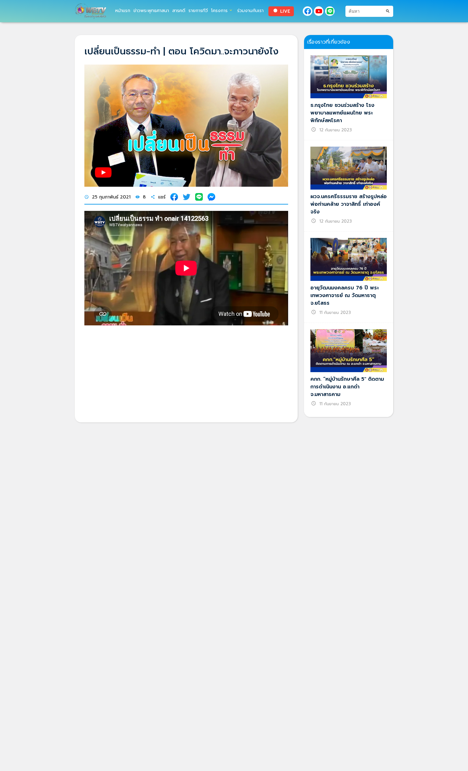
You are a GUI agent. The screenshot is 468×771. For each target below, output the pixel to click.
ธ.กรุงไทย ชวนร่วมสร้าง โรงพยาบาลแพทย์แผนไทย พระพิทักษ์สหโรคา (342, 112)
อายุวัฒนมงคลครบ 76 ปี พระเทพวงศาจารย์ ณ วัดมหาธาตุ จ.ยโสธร (344, 295)
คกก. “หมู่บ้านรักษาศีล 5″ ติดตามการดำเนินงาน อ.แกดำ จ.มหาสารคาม (347, 386)
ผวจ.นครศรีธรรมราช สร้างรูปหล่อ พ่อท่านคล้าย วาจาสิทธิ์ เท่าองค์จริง (348, 204)
